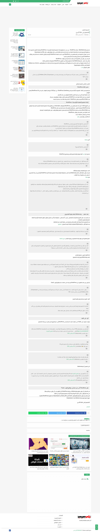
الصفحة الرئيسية (58, 518)
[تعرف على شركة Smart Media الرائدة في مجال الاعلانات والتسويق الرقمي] (80, 460)
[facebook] (18, 1)
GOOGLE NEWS (66, 1)
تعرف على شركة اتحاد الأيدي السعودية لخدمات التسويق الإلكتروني (40, 451)
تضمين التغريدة (49, 331)
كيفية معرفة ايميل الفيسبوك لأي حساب (14, 48)
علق (78, 116)
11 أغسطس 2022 (71, 333)
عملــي (63, 4)
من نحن (59, 524)
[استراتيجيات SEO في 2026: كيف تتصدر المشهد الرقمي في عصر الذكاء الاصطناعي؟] (80, 444)
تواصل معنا (42, 4)
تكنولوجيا (59, 4)
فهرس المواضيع (57, 522)
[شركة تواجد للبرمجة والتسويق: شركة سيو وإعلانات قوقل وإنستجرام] (38, 460)
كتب (82, 67)
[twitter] (16, 1)
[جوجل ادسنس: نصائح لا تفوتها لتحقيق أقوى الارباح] (59, 460)
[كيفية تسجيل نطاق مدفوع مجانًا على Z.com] (59, 444)
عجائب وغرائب (53, 4)
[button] (76, 413)
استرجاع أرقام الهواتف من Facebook (15, 68)
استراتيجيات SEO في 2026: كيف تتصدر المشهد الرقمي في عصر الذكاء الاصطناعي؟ (81, 451)
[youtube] (13, 1)
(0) (29, 34)
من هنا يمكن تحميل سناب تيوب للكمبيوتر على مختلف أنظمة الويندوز (14, 83)
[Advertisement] (50, 17)
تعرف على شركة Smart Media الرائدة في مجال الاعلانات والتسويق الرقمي (81, 468)
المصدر (88, 406)
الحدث (70, 4)
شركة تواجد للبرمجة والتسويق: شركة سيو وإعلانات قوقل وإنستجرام (39, 468)
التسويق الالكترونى (85, 29)
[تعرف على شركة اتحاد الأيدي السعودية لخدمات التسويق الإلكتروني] (38, 444)
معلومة (66, 4)
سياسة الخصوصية (57, 520)
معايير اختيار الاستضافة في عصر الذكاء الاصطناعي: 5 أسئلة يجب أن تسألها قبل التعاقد (14, 90)
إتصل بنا (59, 526)
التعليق (59, 224)
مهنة (86, 139)
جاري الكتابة (62, 238)
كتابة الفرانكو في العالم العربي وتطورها (15, 61)
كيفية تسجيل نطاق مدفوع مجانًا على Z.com (59, 451)
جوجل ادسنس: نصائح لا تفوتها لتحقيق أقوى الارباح (59, 468)
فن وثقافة (47, 4)
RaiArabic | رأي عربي (77, 530)
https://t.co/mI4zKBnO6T (82, 331)
